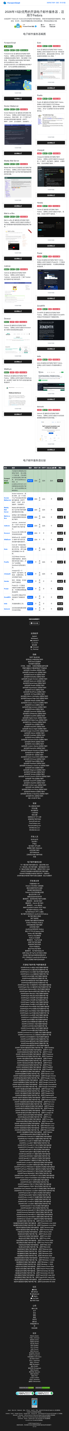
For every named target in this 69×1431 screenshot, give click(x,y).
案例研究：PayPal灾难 (34, 940)
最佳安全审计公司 (34, 894)
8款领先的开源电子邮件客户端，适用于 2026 (34, 1234)
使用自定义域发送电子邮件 (34, 659)
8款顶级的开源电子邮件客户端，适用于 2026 (34, 1277)
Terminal (35, 649)
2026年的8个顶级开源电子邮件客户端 (34, 1156)
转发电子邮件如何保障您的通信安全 (34, 955)
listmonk (7, 609)
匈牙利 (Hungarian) (34, 1355)
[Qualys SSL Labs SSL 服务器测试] (26, 1387)
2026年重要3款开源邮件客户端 (34, 1022)
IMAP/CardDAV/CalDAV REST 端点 (34, 907)
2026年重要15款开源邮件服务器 (34, 1019)
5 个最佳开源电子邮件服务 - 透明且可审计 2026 (34, 869)
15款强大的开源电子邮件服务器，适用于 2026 (34, 1266)
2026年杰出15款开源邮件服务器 (34, 993)
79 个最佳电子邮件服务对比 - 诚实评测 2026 (34, 865)
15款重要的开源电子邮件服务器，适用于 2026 (34, 1262)
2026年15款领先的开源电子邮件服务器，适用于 (34, 1050)
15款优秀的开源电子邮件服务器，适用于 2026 (34, 1240)
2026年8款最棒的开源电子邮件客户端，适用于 (34, 1074)
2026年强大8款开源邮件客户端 (34, 1026)
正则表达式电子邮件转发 (34, 854)
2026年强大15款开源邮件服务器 (34, 1024)
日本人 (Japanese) (34, 1360)
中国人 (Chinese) (34, 1338)
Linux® (35, 643)
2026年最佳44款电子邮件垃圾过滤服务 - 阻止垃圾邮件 (34, 876)
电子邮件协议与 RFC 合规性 (34, 912)
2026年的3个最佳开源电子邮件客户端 (34, 1152)
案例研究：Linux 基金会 (34, 905)
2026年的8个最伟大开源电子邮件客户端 (34, 1195)
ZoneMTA (7, 597)
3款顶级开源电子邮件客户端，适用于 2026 (34, 1221)
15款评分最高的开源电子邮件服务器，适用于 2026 (35, 1227)
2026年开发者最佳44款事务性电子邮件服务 (34, 871)
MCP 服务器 (34, 918)
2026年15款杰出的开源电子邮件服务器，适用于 (34, 1054)
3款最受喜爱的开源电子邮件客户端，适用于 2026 (34, 1260)
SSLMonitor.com (34, 830)
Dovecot (7, 533)
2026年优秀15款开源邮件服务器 (34, 998)
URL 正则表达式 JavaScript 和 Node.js (34, 957)
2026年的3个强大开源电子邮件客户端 (34, 1147)
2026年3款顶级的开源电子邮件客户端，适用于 (34, 1095)
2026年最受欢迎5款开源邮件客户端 (34, 983)
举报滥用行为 (34, 1324)
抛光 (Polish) (34, 1366)
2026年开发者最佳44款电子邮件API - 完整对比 (35, 873)
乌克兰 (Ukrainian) (34, 1379)
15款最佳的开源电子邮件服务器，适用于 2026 (34, 1271)
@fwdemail (35, 1294)
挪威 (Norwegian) (34, 1364)
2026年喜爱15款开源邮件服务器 (34, 1015)
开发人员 (34, 836)
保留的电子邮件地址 (34, 819)
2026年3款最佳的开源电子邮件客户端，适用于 (34, 1091)
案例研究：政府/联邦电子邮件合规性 (34, 899)
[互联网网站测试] (25, 1393)
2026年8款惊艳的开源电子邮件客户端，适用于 (34, 1069)
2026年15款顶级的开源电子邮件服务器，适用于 (34, 1093)
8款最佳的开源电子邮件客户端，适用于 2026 (34, 1273)
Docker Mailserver (7, 499)
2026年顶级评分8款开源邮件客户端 (35, 1039)
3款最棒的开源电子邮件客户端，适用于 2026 (34, 1256)
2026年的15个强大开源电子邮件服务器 (34, 1145)
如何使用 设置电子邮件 (34, 670)
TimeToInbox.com (34, 823)
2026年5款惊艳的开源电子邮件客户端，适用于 (34, 1130)
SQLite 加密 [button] (51, 468)
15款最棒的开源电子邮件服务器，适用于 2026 (34, 1253)
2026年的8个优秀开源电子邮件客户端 (34, 1182)
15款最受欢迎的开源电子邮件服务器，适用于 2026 (34, 1223)
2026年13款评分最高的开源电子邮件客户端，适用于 (34, 1048)
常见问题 (35, 623)
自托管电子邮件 (34, 850)
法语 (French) (34, 1349)
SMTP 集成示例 (34, 657)
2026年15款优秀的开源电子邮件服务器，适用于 (34, 1058)
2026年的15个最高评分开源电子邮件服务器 (34, 1167)
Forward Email (7, 479)
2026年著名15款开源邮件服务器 (34, 1002)
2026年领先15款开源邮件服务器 (34, 989)
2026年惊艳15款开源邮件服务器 (34, 1006)
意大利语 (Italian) (34, 1359)
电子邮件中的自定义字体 (34, 910)
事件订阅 (34, 1308)
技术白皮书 (34, 839)
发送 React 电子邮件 (34, 949)
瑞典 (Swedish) (34, 1374)
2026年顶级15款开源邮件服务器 (34, 972)
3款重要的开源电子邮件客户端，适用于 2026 (34, 1264)
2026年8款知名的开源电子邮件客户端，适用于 (34, 1065)
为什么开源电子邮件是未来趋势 (34, 959)
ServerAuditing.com (34, 825)
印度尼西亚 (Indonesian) (34, 1357)
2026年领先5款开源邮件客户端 (34, 991)
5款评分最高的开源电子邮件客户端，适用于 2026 (34, 1230)
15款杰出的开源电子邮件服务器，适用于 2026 (34, 1236)
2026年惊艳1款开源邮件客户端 (34, 1009)
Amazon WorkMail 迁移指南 (34, 886)
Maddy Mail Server (6, 509)
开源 (34, 857)
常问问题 (62, 3)
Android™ (35, 640)
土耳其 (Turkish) (34, 1377)
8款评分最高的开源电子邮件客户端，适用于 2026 (34, 1282)
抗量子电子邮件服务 (34, 942)
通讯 (35, 1290)
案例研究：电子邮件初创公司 (34, 951)
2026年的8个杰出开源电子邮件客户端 (34, 1178)
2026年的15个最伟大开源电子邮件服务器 (34, 1193)
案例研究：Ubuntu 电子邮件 (34, 903)
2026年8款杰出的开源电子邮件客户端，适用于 (34, 1056)
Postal (6, 589)
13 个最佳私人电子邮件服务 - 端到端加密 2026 (34, 867)
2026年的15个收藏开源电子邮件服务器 (34, 1136)
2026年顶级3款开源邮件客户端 (34, 978)
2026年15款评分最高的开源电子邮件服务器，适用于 (34, 1097)
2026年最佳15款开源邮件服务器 (34, 967)
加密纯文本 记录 (34, 817)
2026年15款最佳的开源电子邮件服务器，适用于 (34, 1089)
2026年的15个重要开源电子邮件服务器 (34, 1141)
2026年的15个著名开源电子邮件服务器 (34, 1184)
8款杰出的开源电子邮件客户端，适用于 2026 (34, 1238)
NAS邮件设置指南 (34, 664)
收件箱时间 (34, 810)
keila (5, 604)
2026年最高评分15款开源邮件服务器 (34, 985)
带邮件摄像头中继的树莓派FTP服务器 (34, 668)
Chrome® (35, 647)
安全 (34, 1313)
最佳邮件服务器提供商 (34, 890)
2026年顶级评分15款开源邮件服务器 (34, 1037)
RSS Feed (35, 1300)
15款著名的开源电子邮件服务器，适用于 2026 (34, 1245)
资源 (34, 803)
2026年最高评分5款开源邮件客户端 (34, 987)
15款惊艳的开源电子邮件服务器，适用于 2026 (34, 1249)
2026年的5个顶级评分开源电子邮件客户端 (34, 1160)
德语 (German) (34, 1351)
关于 (34, 1311)
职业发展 (34, 1328)
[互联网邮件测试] (44, 1393)
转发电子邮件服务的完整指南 (34, 920)
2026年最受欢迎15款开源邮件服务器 (34, 980)
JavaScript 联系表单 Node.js (34, 929)
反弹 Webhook (34, 852)
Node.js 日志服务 (34, 938)
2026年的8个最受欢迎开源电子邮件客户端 (34, 1165)
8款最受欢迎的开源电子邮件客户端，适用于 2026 (34, 1225)
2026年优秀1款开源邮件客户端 (34, 1000)
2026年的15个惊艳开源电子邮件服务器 (34, 1188)
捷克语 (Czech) (34, 1340)
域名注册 (34, 815)
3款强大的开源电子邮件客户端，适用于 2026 (34, 1269)
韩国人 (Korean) (34, 1362)
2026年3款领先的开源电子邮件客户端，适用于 (34, 1052)
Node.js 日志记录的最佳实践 (34, 892)
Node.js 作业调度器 (34, 936)
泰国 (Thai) (34, 1376)
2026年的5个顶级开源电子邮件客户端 (34, 1217)
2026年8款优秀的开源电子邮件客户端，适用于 (34, 1061)
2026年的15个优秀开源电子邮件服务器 (34, 1180)
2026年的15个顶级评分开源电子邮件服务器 (34, 1158)
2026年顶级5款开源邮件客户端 (34, 1035)
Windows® (34, 638)
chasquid (7, 574)
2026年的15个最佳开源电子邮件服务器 (34, 1149)
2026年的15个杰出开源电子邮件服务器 (34, 1175)
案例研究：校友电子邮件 (34, 901)
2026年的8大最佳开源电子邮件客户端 (34, 1134)
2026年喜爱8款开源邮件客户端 (34, 1017)
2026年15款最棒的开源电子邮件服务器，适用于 (34, 1071)
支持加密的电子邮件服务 (34, 925)
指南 (34, 654)
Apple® (34, 636)
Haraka (6, 581)
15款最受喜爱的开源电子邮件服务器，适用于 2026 (34, 1258)
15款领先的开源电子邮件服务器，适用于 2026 (34, 1232)
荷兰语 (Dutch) (34, 1343)
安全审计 (34, 841)
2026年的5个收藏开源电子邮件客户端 (34, 1139)
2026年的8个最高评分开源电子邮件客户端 (34, 1169)
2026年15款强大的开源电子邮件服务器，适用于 (34, 1084)
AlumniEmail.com (34, 821)
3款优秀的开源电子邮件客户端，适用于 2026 (34, 1243)
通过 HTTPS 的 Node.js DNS (34, 931)
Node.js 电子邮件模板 (35, 933)
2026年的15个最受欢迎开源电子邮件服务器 (34, 1162)
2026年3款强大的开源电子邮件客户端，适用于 (34, 1087)
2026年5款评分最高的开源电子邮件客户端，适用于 (34, 1100)
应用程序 (34, 633)
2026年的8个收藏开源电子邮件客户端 (35, 1199)
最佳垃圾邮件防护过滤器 (34, 888)
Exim (5, 549)
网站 (59, 481)
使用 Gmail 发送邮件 (34, 661)
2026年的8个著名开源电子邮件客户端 (34, 1186)
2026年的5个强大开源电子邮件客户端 (35, 1208)
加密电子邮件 (51, 3)
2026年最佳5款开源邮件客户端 (34, 1013)
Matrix (35, 1296)
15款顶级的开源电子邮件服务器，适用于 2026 (34, 1275)
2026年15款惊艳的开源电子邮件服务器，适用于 (34, 1067)
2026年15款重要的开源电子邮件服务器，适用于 (34, 1080)
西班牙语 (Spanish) (34, 1372)
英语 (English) (34, 1345)
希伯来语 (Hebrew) (34, 1353)
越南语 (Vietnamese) (34, 1381)
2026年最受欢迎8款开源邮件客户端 (34, 1043)
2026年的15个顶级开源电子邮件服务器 (34, 1154)
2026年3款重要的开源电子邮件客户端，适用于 (34, 1082)
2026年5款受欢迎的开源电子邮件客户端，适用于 (34, 1078)
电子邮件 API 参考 (34, 846)
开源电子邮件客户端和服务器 (34, 964)
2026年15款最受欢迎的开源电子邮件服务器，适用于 (35, 1102)
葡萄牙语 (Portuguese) (34, 1368)
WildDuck (7, 539)
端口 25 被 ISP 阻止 (34, 798)
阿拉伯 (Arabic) (34, 1336)
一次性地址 (34, 812)
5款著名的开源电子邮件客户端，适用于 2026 (34, 1247)
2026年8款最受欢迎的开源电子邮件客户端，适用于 (34, 1104)
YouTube (35, 1298)
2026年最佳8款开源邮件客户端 (34, 970)
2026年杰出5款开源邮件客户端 (34, 996)
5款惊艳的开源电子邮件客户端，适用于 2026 (34, 1251)
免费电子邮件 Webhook (34, 848)
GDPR (34, 1319)
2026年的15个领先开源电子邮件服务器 (34, 1171)
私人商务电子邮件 (34, 806)
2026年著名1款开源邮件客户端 (34, 1004)
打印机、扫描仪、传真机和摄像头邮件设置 (34, 666)
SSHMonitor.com (34, 828)
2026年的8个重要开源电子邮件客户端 (34, 1143)
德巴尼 (34, 1321)
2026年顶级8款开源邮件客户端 (34, 974)
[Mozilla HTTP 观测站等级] (42, 1387)
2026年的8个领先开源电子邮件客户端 (34, 1173)
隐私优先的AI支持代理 (34, 897)
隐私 (57, 3)
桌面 (35, 645)
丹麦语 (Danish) (34, 1341)
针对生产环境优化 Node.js (34, 923)
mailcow (7, 526)
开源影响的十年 (34, 884)
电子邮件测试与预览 (34, 916)
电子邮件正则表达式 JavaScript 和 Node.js (34, 914)
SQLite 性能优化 (34, 946)
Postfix (6, 562)
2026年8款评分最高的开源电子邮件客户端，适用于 (34, 1108)
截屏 (30, 481)
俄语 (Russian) (34, 1370)
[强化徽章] (34, 1403)
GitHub (35, 1292)
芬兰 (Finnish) (34, 1347)
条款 (34, 1317)
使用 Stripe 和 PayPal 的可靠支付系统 (34, 953)
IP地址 (34, 844)
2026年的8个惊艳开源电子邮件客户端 (34, 1191)
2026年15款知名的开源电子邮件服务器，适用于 (34, 1063)
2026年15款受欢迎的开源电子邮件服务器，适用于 (34, 1076)
